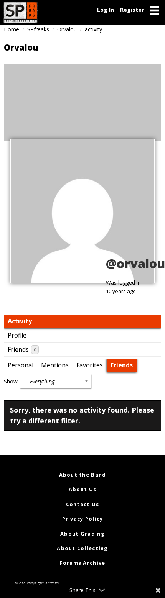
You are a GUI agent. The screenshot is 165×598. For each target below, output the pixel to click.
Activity (20, 321)
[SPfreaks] (20, 12)
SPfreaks (38, 29)
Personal (20, 365)
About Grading (82, 533)
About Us (82, 489)
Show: (11, 381)
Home (11, 29)
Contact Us (82, 504)
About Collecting (82, 548)
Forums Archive (83, 562)
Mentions (55, 365)
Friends (22, 349)
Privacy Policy (82, 518)
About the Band (82, 474)
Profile (17, 335)
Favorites (89, 365)
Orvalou (67, 29)
